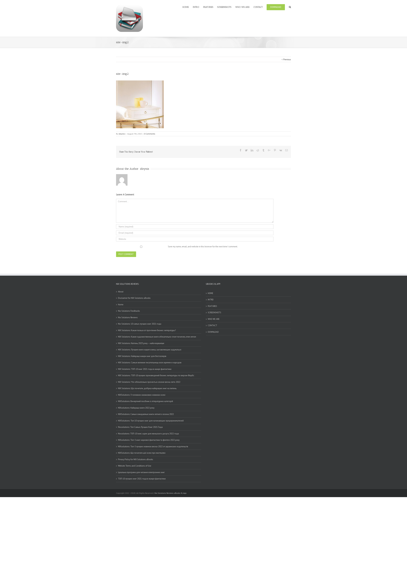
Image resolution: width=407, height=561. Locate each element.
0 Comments (149, 134)
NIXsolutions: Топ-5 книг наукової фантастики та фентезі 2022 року (148, 440)
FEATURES (212, 306)
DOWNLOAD (213, 332)
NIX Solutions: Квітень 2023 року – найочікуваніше (141, 343)
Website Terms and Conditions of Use (134, 465)
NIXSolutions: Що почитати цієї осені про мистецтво (142, 453)
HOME (210, 293)
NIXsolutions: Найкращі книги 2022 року (136, 407)
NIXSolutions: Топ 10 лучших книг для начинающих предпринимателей (151, 420)
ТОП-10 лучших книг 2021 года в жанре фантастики (142, 478)
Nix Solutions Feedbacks (129, 311)
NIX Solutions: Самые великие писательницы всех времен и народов (149, 362)
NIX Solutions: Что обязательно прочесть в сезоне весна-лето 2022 (149, 382)
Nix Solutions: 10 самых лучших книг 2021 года (139, 323)
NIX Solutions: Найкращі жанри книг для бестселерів (142, 356)
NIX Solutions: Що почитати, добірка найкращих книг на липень (147, 388)
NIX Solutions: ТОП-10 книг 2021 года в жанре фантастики (144, 369)
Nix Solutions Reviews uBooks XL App (170, 493)
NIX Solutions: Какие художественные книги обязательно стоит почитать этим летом (157, 336)
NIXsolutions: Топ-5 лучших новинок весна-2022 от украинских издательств (153, 446)
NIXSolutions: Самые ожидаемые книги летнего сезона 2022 (146, 414)
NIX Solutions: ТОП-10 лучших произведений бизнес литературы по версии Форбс (156, 375)
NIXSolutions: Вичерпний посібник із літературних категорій (145, 401)
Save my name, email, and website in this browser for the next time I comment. (203, 246)
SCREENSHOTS (214, 312)
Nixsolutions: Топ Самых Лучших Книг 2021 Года (140, 427)
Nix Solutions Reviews (128, 317)
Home (120, 304)
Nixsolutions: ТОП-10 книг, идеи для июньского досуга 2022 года (148, 433)
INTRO (211, 299)
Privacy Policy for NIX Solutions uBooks (135, 459)
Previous (287, 59)
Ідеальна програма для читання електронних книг (141, 472)
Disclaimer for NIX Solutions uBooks (134, 298)
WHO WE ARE (214, 319)
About (120, 291)
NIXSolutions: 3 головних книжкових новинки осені (141, 395)
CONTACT (212, 325)
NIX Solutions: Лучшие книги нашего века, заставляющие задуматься (149, 349)
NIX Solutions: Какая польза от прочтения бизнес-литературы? (147, 330)
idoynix (122, 134)
